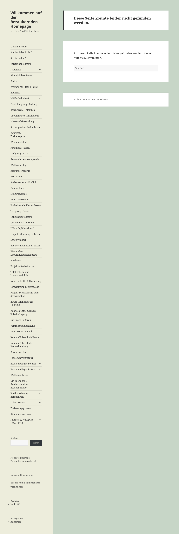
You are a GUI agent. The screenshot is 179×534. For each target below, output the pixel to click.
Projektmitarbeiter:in (22, 266)
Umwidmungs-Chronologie (24, 115)
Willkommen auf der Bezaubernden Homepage (26, 19)
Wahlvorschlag (18, 165)
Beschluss (15, 260)
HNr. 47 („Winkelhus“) (22, 228)
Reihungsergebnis (20, 170)
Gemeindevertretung (21, 357)
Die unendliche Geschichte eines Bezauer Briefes (19, 384)
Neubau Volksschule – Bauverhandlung (22, 344)
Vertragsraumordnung (22, 325)
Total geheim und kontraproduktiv (19, 273)
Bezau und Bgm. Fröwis (22, 369)
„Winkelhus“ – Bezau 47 (23, 222)
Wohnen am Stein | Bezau (24, 86)
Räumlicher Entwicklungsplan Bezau (23, 253)
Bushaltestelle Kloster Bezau (25, 205)
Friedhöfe (15, 69)
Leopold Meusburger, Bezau (25, 234)
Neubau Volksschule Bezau (24, 337)
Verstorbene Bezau (20, 63)
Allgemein (15, 521)
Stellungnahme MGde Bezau (25, 127)
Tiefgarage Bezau (19, 211)
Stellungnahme (18, 193)
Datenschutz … (18, 188)
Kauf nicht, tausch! (20, 147)
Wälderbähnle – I (19, 98)
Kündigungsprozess (20, 414)
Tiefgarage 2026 (19, 153)
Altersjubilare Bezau (21, 75)
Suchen (14, 438)
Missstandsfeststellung (22, 121)
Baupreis (15, 92)
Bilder (13, 81)
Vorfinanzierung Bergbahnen (19, 395)
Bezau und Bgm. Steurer (23, 363)
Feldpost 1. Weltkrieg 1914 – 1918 (21, 421)
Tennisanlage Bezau (21, 216)
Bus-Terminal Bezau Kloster (25, 245)
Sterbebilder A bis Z (21, 52)
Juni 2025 (15, 504)
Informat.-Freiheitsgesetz (18, 134)
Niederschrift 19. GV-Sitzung (25, 281)
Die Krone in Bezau (20, 320)
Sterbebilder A (18, 58)
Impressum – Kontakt (21, 331)
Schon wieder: (18, 239)
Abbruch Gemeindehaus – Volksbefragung (24, 312)
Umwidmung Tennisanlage (24, 286)
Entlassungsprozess (20, 408)
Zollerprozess (17, 402)
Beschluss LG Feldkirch (22, 109)
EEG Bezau (16, 176)
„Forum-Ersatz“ (18, 46)
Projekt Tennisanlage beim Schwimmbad (24, 294)
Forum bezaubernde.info (23, 461)
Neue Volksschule (19, 199)
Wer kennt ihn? (18, 142)
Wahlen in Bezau (19, 375)
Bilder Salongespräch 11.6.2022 (21, 303)
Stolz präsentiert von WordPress (91, 99)
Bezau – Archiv (18, 352)
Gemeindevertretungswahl (24, 159)
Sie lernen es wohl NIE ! (23, 182)
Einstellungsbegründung (23, 104)
